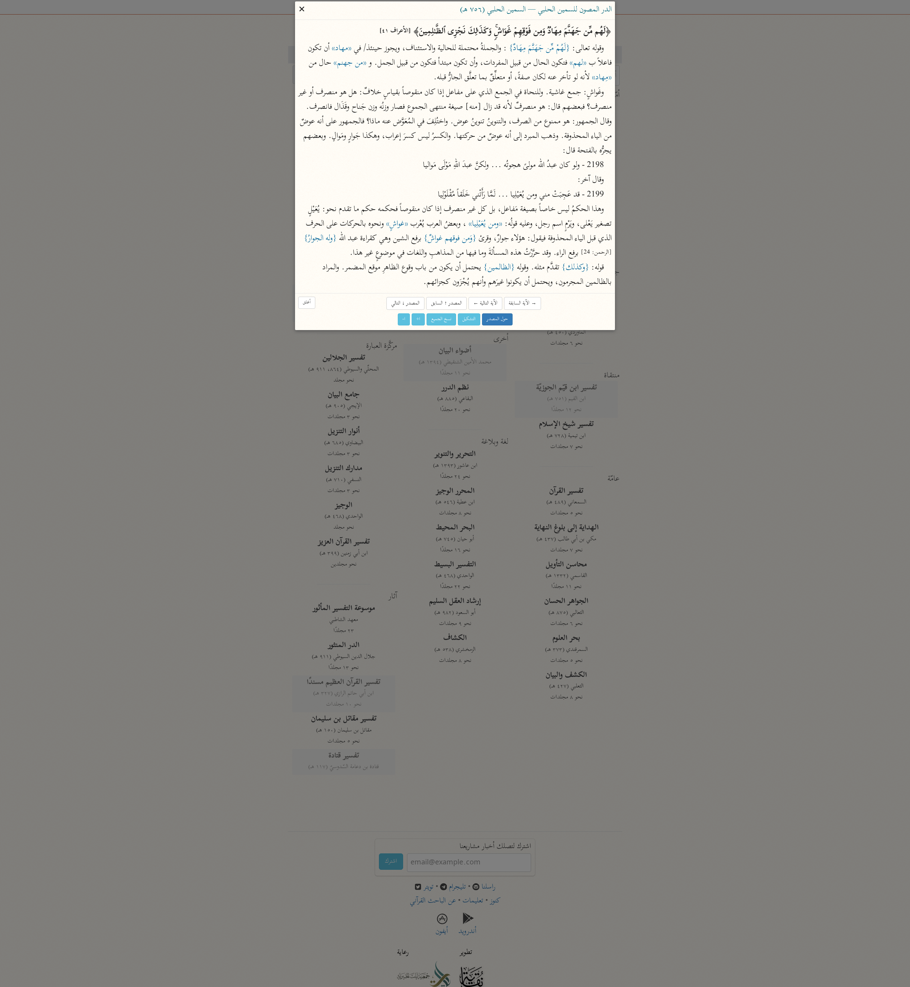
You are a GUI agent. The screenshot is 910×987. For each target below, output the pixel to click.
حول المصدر (497, 319)
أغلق (307, 303)
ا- (403, 319)
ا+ (418, 319)
